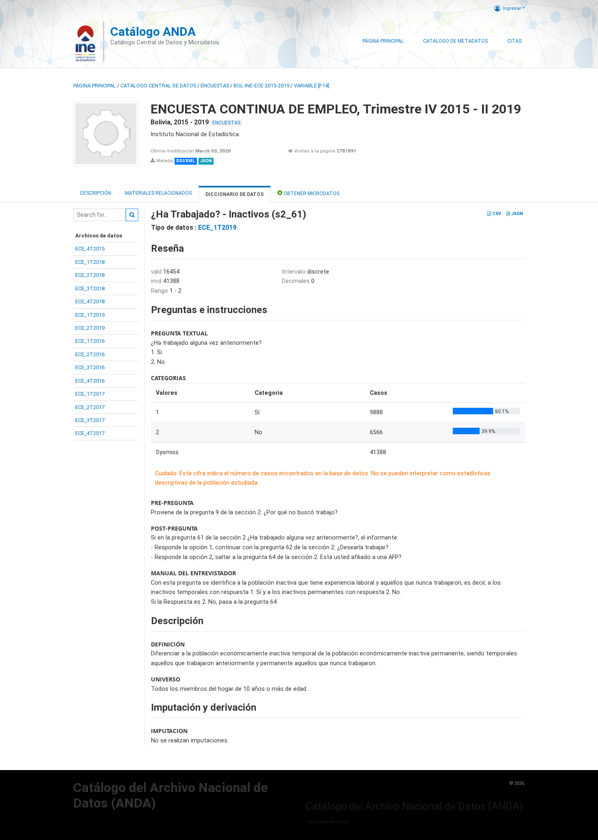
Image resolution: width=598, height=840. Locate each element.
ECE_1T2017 (90, 394)
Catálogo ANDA (153, 31)
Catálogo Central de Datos (158, 86)
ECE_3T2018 (90, 288)
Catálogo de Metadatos (455, 41)
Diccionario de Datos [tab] (234, 194)
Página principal (94, 86)
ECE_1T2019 (90, 315)
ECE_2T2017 (90, 407)
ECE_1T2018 (90, 262)
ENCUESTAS (215, 86)
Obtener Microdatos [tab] (310, 193)
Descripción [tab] (95, 193)
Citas (514, 41)
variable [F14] (311, 86)
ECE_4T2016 (90, 381)
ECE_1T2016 (90, 341)
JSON (516, 213)
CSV (496, 213)
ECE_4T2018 (90, 301)
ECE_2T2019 (90, 328)
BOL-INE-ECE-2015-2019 (261, 86)
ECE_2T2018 (90, 275)
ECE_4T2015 (90, 249)
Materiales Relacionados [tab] (158, 193)
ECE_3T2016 (90, 367)
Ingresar (512, 8)
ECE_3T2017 (90, 420)
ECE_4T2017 (90, 433)
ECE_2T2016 (90, 354)
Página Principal (383, 41)
